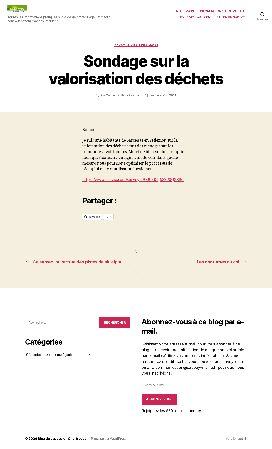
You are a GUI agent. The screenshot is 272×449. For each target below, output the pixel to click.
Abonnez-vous (159, 399)
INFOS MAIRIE (185, 11)
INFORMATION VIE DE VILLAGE (223, 11)
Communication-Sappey (122, 95)
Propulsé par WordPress (108, 438)
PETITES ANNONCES (230, 17)
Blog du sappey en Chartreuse (62, 438)
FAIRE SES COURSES (195, 17)
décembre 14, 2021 (163, 95)
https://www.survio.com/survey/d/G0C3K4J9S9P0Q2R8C (133, 179)
